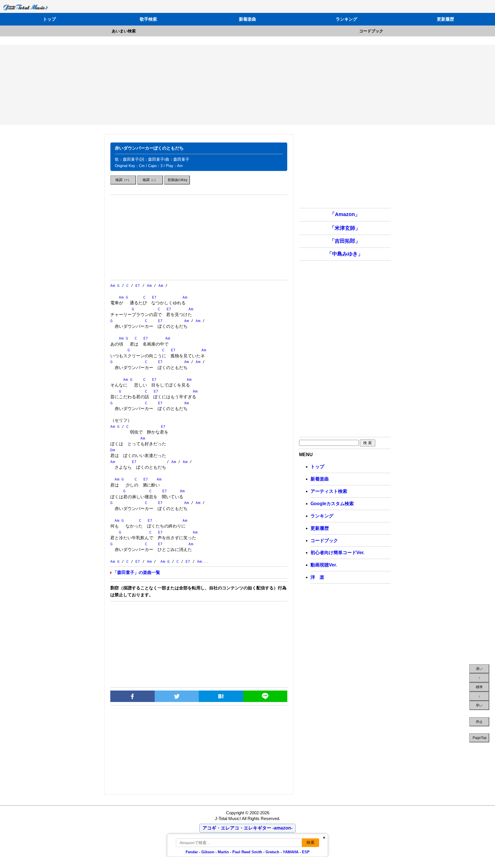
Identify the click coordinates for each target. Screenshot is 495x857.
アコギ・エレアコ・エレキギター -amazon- (247, 827)
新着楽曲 (247, 19)
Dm (112, 450)
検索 (311, 842)
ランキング (346, 19)
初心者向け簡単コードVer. (337, 552)
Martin (223, 852)
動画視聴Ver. (324, 564)
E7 (137, 285)
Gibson (207, 852)
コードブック (371, 31)
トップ (49, 19)
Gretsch (272, 852)
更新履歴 (445, 19)
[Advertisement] (247, 85)
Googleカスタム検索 (332, 503)
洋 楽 (317, 577)
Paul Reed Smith (247, 852)
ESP (306, 852)
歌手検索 (148, 19)
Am (112, 285)
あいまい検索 (124, 31)
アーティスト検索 (329, 491)
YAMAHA (290, 852)
